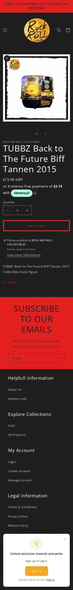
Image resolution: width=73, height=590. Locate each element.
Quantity (8, 202)
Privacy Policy (18, 516)
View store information (24, 255)
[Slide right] (45, 133)
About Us (14, 390)
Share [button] (12, 282)
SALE (11, 426)
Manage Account (20, 480)
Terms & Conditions (22, 507)
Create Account (19, 471)
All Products (17, 435)
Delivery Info (17, 399)
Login (12, 462)
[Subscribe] (60, 358)
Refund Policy (18, 525)
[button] (5, 30)
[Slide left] (27, 133)
